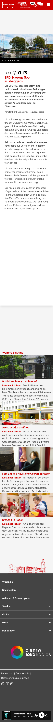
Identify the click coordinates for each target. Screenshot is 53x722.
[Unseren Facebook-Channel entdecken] (7, 684)
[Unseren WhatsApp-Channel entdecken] (3, 684)
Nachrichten (9, 590)
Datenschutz (22, 673)
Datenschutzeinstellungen (15, 678)
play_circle (41, 715)
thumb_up (46, 715)
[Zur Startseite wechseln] (8, 5)
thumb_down (36, 715)
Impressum (7, 673)
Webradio (7, 582)
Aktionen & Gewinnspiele (16, 598)
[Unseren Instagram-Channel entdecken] (12, 684)
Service (6, 606)
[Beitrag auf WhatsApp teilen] (14, 73)
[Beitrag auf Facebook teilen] (19, 73)
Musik (5, 622)
